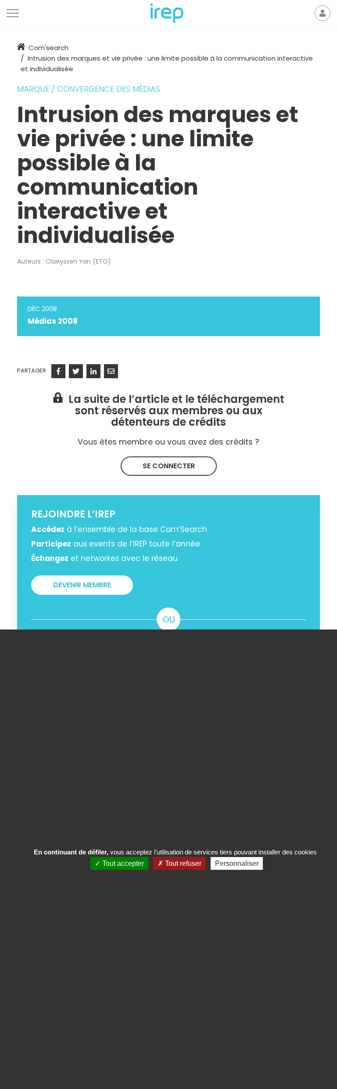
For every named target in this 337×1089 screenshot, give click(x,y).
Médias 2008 (53, 321)
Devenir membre (82, 585)
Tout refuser (182, 863)
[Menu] (12, 13)
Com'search (48, 47)
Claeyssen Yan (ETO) (78, 261)
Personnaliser (236, 863)
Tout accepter (122, 863)
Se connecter (169, 466)
